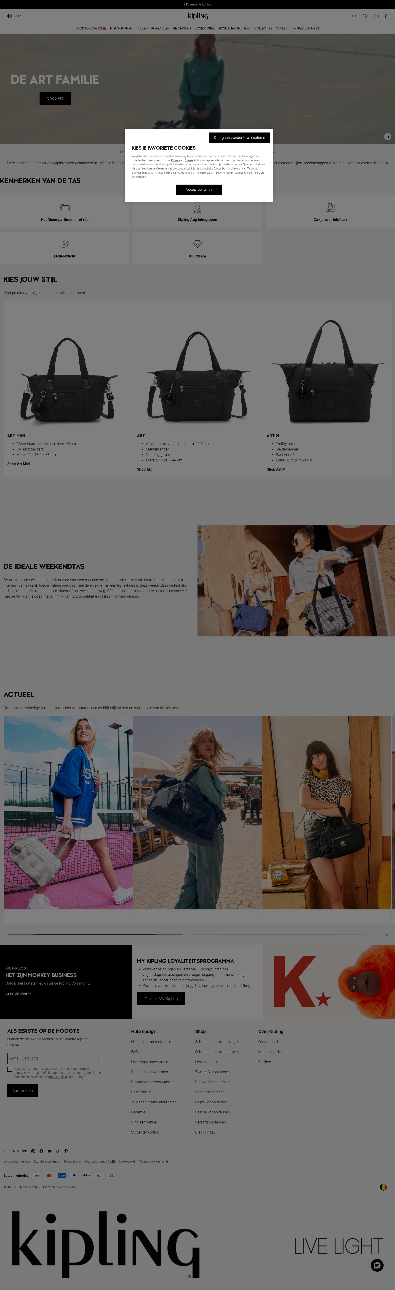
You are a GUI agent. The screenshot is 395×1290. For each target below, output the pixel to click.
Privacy (175, 160)
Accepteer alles (199, 189)
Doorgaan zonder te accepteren (239, 137)
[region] (199, 165)
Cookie (189, 160)
